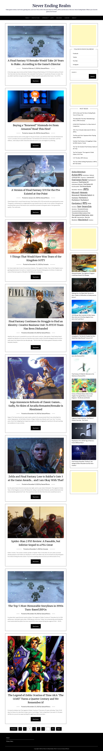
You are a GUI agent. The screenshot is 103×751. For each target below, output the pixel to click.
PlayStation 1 (83, 197)
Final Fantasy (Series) (79, 180)
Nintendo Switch (86, 195)
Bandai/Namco (86, 175)
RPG (85, 203)
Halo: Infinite (74, 189)
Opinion (45, 18)
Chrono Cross (83, 177)
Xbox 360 (74, 217)
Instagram (75, 64)
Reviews (59, 18)
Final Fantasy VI (75, 182)
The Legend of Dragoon (82, 209)
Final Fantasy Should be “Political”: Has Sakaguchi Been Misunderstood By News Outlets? (82, 463)
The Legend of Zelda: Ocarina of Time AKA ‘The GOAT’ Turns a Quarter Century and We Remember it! (35, 699)
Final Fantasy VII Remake (77, 184)
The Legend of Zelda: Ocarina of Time (81, 213)
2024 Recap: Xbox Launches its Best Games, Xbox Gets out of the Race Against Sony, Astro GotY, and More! (83, 317)
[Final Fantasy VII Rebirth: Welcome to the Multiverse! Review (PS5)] (84, 366)
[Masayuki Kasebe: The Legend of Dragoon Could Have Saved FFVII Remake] (84, 263)
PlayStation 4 (84, 200)
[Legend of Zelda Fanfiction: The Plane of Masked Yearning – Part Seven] (84, 408)
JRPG (86, 189)
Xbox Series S (74, 219)
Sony (79, 206)
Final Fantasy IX (92, 180)
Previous (13, 729)
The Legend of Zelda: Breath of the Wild (80, 211)
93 (53, 729)
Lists (52, 18)
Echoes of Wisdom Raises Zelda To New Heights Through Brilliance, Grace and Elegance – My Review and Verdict (82, 395)
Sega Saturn (74, 206)
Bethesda (92, 175)
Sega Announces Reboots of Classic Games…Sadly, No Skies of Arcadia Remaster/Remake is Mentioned (35, 406)
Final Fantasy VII (84, 182)
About (74, 18)
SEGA (89, 203)
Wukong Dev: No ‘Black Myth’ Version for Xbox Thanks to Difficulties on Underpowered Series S (84, 295)
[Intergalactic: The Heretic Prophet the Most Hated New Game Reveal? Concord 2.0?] (84, 328)
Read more (36, 81)
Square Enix (86, 206)
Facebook (75, 53)
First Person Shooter (85, 186)
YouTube (75, 61)
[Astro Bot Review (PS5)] (84, 348)
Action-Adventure (78, 172)
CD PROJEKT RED (76, 177)
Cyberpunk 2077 (90, 177)
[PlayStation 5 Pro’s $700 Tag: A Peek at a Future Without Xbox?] (84, 431)
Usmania (45, 264)
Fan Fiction (35, 18)
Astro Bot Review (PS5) (78, 356)
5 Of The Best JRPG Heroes (80, 158)
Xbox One (87, 217)
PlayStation (75, 197)
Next (58, 729)
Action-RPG (77, 175)
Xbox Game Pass (80, 217)
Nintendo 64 (76, 195)
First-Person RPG (75, 186)
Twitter (75, 57)
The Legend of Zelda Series (80, 215)
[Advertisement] (84, 35)
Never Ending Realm (51, 5)
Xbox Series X (83, 220)
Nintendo (83, 192)
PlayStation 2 (76, 200)
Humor (67, 18)
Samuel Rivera (45, 68)
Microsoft (75, 192)
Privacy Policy (9, 741)
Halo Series (80, 189)
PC (93, 195)
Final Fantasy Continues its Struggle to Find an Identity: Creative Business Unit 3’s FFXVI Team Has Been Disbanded (35, 325)
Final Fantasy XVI (88, 184)
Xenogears (91, 219)
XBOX (91, 215)
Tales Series (74, 209)
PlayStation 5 (77, 203)
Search (74, 72)
